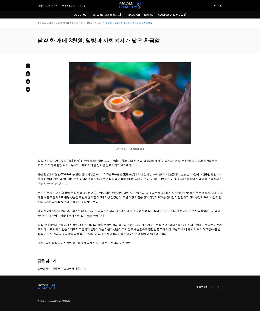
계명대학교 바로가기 (48, 5)
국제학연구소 (68, 5)
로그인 (82, 5)
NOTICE (148, 15)
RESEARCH (134, 15)
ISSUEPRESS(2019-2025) (172, 15)
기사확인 (125, 243)
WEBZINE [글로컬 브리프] (107, 15)
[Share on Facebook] (28, 65)
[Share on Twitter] (28, 73)
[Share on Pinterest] (28, 89)
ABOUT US (80, 15)
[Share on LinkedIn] (28, 81)
